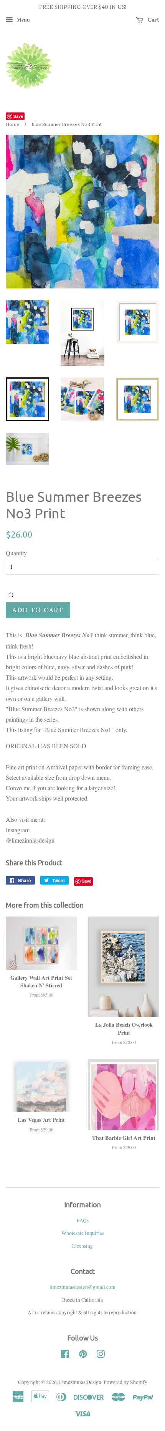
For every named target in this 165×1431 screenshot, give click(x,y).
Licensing (82, 1245)
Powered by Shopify (125, 1382)
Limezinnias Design (80, 1382)
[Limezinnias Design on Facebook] (65, 1355)
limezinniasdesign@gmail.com (83, 1287)
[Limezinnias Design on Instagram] (100, 1355)
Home (12, 124)
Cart (152, 19)
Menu (22, 19)
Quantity (16, 553)
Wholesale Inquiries (82, 1233)
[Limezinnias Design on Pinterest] (83, 1355)
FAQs (83, 1220)
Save (18, 116)
